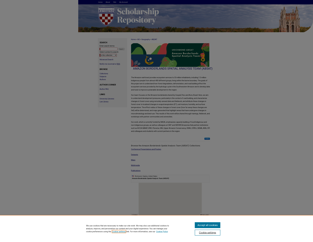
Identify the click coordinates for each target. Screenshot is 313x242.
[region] (156, 228)
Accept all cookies (207, 225)
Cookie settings (119, 231)
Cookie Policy (162, 231)
